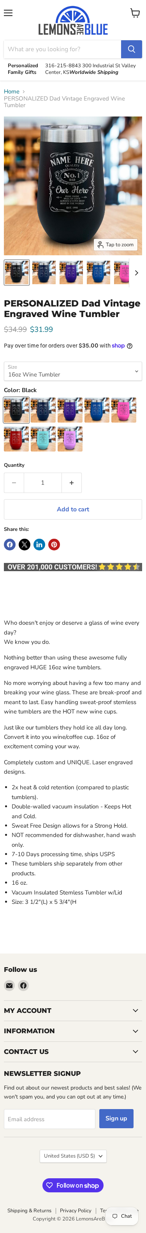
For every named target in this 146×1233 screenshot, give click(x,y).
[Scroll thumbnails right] (135, 272)
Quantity (14, 465)
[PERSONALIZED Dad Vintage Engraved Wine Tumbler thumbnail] (16, 272)
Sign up (116, 1118)
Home (11, 91)
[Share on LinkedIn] (39, 544)
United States (69, 1156)
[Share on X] (24, 544)
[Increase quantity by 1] (72, 483)
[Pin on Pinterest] (54, 544)
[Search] (131, 49)
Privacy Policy (75, 1210)
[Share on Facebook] (10, 544)
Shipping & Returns (29, 1210)
